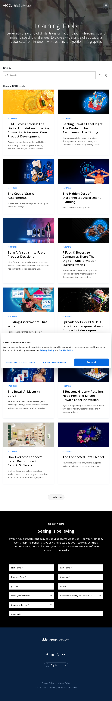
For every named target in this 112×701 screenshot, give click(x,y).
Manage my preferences (54, 362)
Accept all (91, 362)
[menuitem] (48, 683)
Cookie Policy (66, 350)
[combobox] (59, 665)
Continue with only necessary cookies (20, 362)
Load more (56, 497)
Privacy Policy (47, 350)
